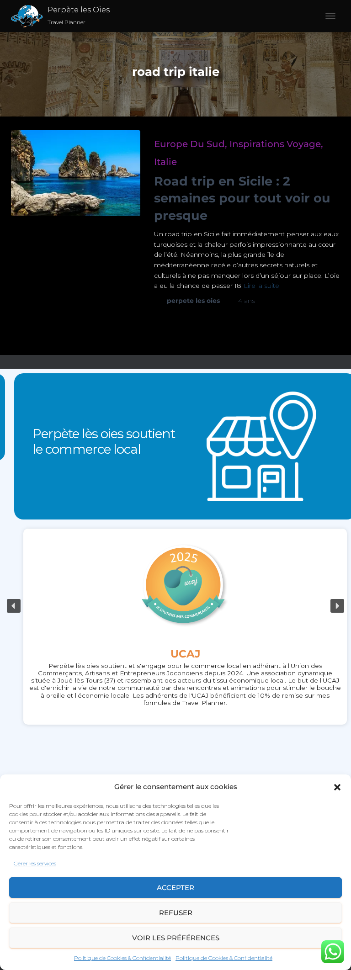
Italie (165, 161)
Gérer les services (35, 863)
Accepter (175, 887)
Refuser (175, 912)
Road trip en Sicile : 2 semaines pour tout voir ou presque (242, 198)
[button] (337, 787)
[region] (175, 606)
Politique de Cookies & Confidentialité (122, 957)
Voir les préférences (175, 937)
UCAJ (176, 653)
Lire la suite (261, 285)
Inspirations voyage (275, 143)
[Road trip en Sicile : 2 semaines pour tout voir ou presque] (75, 173)
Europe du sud (189, 143)
